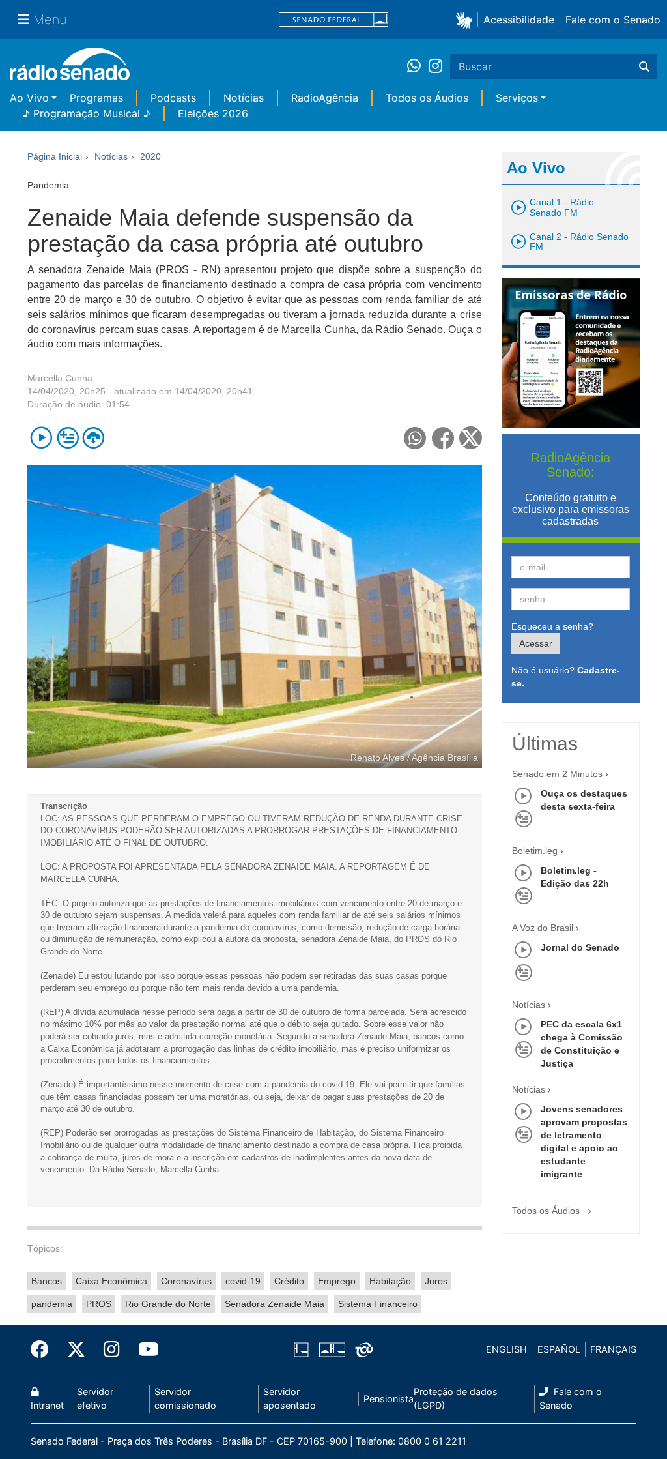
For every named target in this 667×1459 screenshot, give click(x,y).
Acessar (535, 643)
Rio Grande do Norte (168, 1304)
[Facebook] (44, 1349)
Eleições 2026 (213, 113)
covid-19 (243, 1281)
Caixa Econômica (111, 1281)
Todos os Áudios (427, 97)
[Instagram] (435, 66)
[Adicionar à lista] (67, 438)
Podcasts (173, 97)
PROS (98, 1304)
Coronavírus (186, 1281)
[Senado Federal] (333, 19)
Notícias (243, 97)
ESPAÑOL (558, 1349)
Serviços (517, 97)
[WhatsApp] (418, 66)
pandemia (51, 1304)
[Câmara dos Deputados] (303, 1349)
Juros (436, 1281)
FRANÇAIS (613, 1349)
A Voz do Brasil (542, 927)
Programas (96, 97)
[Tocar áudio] (41, 438)
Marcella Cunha (59, 378)
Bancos (46, 1281)
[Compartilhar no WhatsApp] (415, 438)
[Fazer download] (93, 438)
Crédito (289, 1281)
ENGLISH (506, 1349)
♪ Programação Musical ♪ (86, 113)
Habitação (390, 1281)
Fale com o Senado (612, 19)
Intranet (47, 1405)
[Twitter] (76, 1349)
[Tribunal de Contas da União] (361, 1349)
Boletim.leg (535, 851)
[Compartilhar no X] (470, 437)
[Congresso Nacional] (331, 1349)
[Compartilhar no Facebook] (443, 438)
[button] (466, 19)
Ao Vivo (29, 97)
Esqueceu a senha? (552, 626)
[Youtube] (144, 1349)
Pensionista (388, 1398)
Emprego (337, 1281)
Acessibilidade (518, 19)
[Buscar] (644, 66)
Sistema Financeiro (378, 1304)
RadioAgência (324, 97)
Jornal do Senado (580, 947)
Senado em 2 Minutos (557, 774)
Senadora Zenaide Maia (274, 1304)
